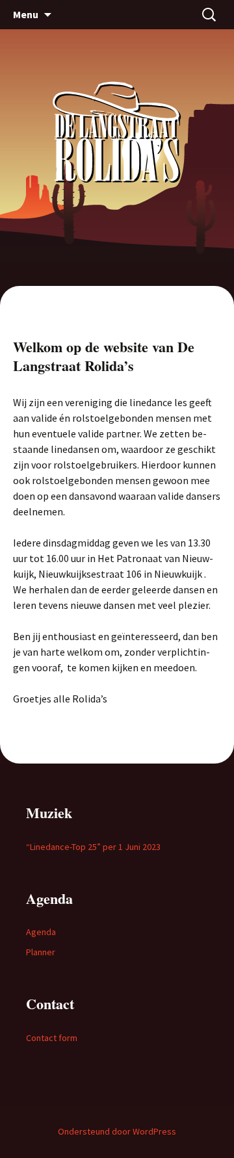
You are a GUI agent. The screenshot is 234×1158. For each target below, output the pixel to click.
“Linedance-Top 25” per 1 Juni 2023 (93, 847)
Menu (25, 14)
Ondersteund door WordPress (117, 1131)
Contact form (51, 1038)
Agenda (41, 932)
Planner (40, 952)
